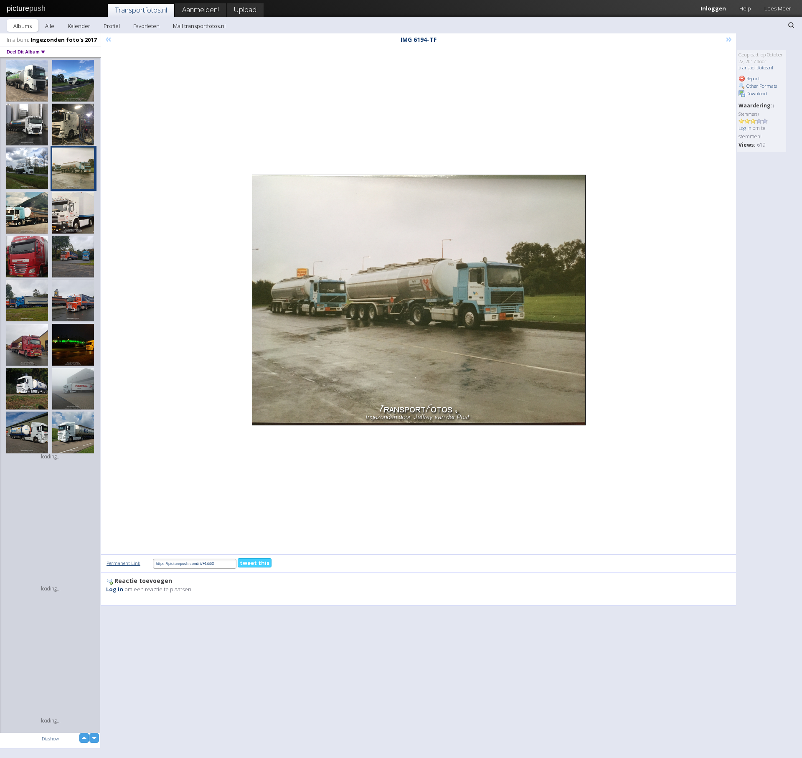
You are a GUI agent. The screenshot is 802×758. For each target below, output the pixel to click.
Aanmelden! (200, 9)
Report (752, 78)
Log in (745, 128)
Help (745, 8)
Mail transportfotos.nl (199, 26)
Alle (49, 26)
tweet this (254, 563)
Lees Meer (777, 8)
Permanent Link (123, 563)
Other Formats (761, 86)
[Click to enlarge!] (419, 300)
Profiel (112, 26)
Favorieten (146, 26)
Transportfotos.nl (141, 10)
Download (756, 93)
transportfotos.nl (756, 67)
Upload (245, 9)
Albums (22, 26)
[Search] (791, 25)
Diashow (50, 738)
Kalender (79, 26)
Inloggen (713, 8)
